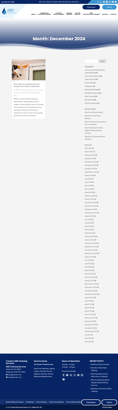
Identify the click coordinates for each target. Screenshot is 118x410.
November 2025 (91, 165)
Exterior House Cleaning (58, 14)
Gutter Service (90, 79)
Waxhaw (37, 374)
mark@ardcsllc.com (14, 377)
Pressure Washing (91, 90)
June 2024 (88, 223)
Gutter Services (77, 14)
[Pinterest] (104, 2)
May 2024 (88, 226)
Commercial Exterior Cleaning (44, 14)
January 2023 (89, 281)
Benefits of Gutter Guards (94, 112)
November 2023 (91, 247)
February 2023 (90, 277)
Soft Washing (89, 100)
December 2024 (91, 202)
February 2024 (90, 236)
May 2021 (88, 338)
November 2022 (91, 287)
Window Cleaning (91, 103)
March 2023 (89, 274)
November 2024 (91, 206)
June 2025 (88, 182)
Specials (105, 14)
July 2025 (88, 179)
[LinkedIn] (107, 2)
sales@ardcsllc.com (15, 374)
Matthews (45, 368)
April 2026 (88, 148)
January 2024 (89, 240)
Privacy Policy (107, 407)
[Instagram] (110, 2)
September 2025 (91, 172)
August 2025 (89, 175)
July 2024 (88, 219)
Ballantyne (37, 376)
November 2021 (90, 325)
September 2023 (91, 253)
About (33, 14)
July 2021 (88, 335)
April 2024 (88, 230)
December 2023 (91, 243)
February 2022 (90, 318)
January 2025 (89, 199)
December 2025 (91, 162)
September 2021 (91, 331)
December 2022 (91, 284)
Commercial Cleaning (92, 76)
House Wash (89, 83)
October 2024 (90, 209)
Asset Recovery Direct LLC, (27, 407)
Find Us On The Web (69, 371)
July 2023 (88, 260)
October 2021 (90, 328)
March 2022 (89, 314)
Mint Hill (49, 371)
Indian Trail (37, 368)
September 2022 (91, 294)
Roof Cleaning (90, 96)
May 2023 (88, 267)
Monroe (50, 374)
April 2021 (88, 342)
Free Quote (91, 7)
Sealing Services (69, 14)
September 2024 (91, 213)
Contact (113, 14)
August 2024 (89, 216)
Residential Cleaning (92, 93)
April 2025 (88, 189)
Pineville (43, 371)
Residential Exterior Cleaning (14, 402)
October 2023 (90, 250)
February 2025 (90, 196)
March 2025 (89, 192)
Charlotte (43, 374)
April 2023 (88, 270)
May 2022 (88, 308)
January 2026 (89, 158)
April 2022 (88, 311)
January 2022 (89, 321)
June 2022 (88, 304)
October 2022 (90, 291)
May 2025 (88, 185)
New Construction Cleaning (91, 14)
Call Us (109, 7)
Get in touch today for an (59, 2)
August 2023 (89, 257)
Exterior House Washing (56, 402)
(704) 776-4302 (8, 2)
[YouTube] (113, 2)
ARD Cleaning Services (24, 90)
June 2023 (88, 264)
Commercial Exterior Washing (75, 402)
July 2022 (88, 301)
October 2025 (90, 169)
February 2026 (90, 155)
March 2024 (89, 233)
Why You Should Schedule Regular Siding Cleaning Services (94, 130)
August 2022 (89, 297)
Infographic (89, 86)
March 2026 (89, 152)
